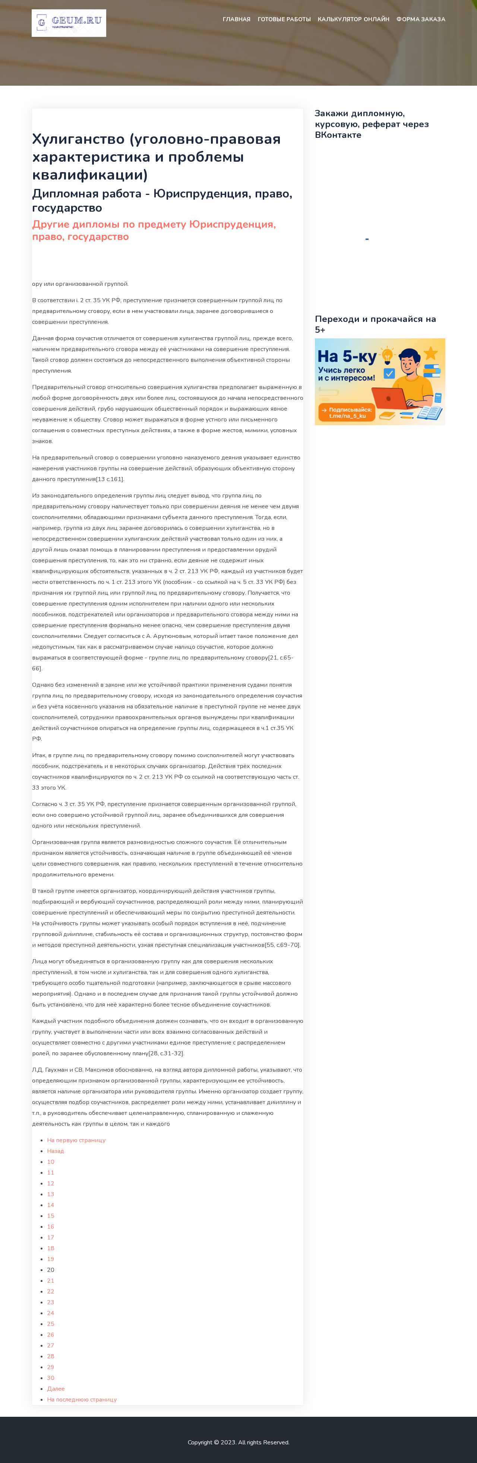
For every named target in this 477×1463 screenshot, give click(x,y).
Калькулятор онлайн (353, 19)
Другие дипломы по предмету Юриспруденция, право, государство (154, 230)
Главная (237, 19)
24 (50, 1313)
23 (50, 1302)
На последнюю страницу (82, 1400)
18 (50, 1248)
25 (50, 1324)
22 (50, 1291)
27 (50, 1346)
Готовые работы (284, 19)
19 (50, 1259)
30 (50, 1378)
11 (50, 1173)
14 (50, 1205)
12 (50, 1183)
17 (50, 1237)
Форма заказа (421, 19)
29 (50, 1367)
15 (50, 1216)
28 (50, 1356)
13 (50, 1194)
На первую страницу (76, 1140)
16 (50, 1227)
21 (50, 1281)
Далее (56, 1389)
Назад (55, 1151)
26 (50, 1335)
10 (50, 1162)
